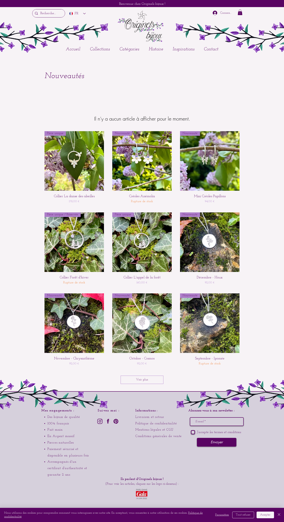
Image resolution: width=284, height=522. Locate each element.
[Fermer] (279, 515)
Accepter (265, 514)
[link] (240, 12)
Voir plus (142, 379)
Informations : (146, 410)
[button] (100, 49)
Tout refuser (243, 514)
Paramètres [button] (222, 514)
